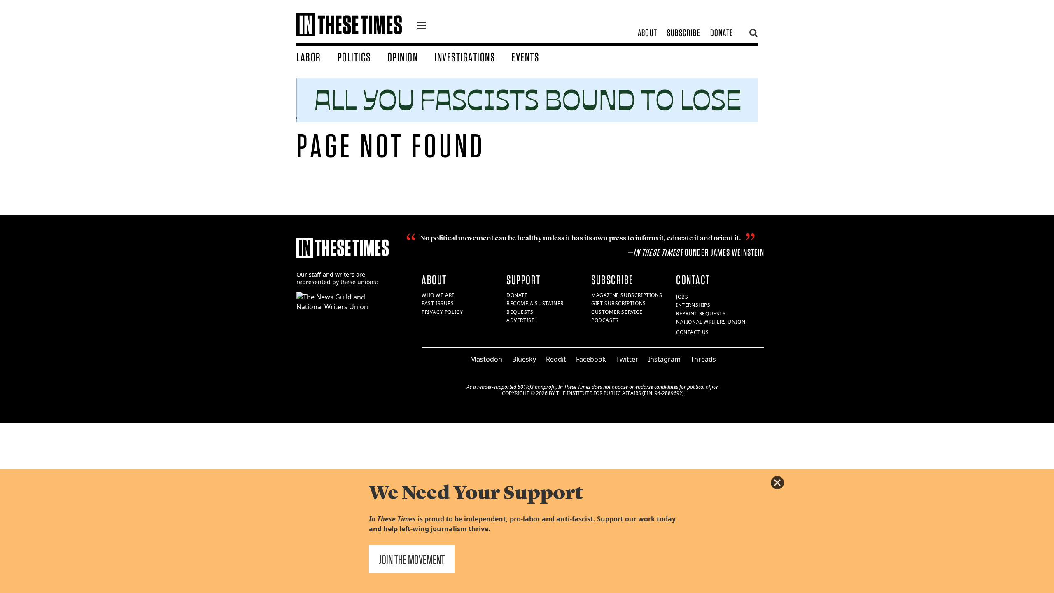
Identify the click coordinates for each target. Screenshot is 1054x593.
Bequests (520, 311)
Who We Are (438, 295)
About (647, 33)
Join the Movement (412, 559)
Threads (703, 359)
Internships (693, 304)
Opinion (402, 56)
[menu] (421, 26)
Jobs (682, 296)
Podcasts (605, 320)
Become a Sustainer (535, 303)
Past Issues (438, 303)
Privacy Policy (442, 311)
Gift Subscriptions (618, 303)
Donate (721, 33)
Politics (354, 56)
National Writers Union (710, 321)
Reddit (556, 359)
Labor (308, 56)
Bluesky (524, 359)
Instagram (664, 359)
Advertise (520, 320)
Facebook (591, 359)
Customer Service (617, 311)
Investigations (464, 56)
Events (525, 56)
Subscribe (683, 33)
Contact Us (692, 332)
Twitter (627, 359)
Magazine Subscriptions (626, 295)
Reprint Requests (701, 313)
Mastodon (486, 359)
